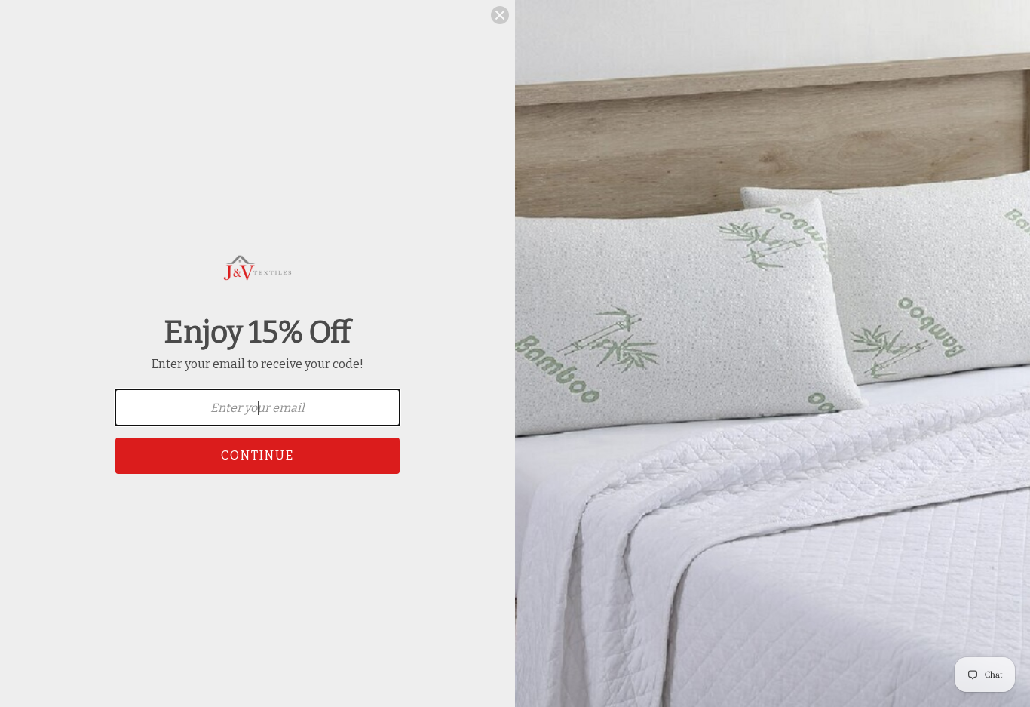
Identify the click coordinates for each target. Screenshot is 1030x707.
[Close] (500, 15)
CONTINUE (257, 455)
